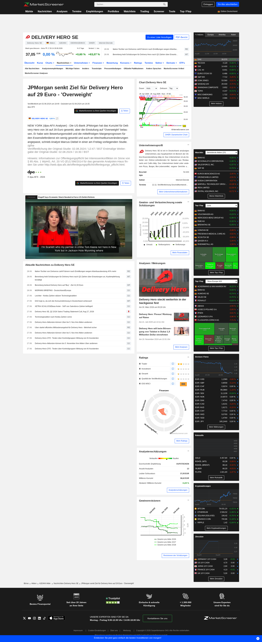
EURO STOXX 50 (205, 73)
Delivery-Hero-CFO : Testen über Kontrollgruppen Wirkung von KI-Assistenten (67, 338)
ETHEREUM (203, 512)
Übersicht (29, 63)
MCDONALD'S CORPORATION (210, 161)
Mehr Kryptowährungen (216, 528)
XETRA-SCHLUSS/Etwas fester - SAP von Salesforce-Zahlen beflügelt (64, 306)
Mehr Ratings (181, 441)
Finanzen (97, 63)
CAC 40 (201, 70)
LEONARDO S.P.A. (205, 317)
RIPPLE (201, 523)
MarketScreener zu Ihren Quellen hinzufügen (97, 111)
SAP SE (201, 168)
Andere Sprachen (153, 68)
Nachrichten (45, 11)
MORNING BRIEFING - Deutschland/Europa (53, 290)
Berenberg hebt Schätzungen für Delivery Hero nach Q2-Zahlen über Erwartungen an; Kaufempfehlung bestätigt (146, 54)
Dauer (141, 88)
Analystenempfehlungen (52, 68)
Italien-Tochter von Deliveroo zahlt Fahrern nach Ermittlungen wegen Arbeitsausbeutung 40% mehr (146, 49)
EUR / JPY (199, 421)
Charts (49, 63)
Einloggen (208, 4)
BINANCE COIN (204, 519)
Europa (211, 35)
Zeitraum (163, 88)
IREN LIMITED (204, 188)
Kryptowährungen (203, 486)
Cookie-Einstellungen (97, 630)
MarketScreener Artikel (174, 68)
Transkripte (97, 68)
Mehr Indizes (216, 103)
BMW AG (201, 158)
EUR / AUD (199, 407)
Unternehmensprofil (151, 145)
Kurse (40, 63)
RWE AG (201, 221)
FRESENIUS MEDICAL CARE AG (211, 234)
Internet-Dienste (182, 180)
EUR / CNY (199, 411)
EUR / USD (199, 379)
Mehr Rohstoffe (216, 478)
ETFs (182, 63)
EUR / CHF (199, 386)
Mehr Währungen (216, 427)
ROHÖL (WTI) (201, 461)
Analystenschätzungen (153, 451)
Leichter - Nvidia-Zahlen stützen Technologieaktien (56, 296)
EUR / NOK (199, 397)
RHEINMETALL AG (205, 244)
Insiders (85, 68)
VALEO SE (202, 297)
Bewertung (112, 63)
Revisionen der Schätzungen (175, 555)
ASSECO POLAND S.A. (207, 309)
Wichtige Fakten (72, 68)
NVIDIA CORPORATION (207, 181)
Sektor (159, 63)
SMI (199, 66)
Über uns (114, 630)
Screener (159, 11)
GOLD (197, 458)
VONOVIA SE (203, 230)
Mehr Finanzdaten (179, 253)
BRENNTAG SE (204, 225)
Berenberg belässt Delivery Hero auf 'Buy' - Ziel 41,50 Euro (59, 285)
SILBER (198, 469)
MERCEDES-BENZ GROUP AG (210, 218)
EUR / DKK (199, 400)
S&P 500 (201, 77)
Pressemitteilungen (112, 68)
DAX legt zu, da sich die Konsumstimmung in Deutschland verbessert (63, 301)
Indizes (200, 35)
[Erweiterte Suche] (164, 4)
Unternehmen (81, 63)
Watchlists (130, 11)
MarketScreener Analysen (36, 73)
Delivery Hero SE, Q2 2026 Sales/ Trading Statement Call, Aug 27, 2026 (64, 312)
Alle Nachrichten (32, 68)
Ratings (138, 63)
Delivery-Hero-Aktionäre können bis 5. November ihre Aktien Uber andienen (66, 343)
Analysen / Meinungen (152, 263)
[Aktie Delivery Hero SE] (56, 118)
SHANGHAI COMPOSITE (208, 87)
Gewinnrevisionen (150, 500)
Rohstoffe (199, 435)
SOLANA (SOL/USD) (206, 516)
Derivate (171, 63)
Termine (76, 11)
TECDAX (201, 63)
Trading (144, 11)
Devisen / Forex (202, 357)
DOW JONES (203, 80)
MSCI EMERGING (205, 95)
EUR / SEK (199, 393)
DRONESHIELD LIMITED (208, 177)
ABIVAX (201, 306)
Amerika (222, 35)
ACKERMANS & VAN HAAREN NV (212, 286)
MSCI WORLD (203, 98)
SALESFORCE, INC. (206, 165)
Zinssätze (199, 537)
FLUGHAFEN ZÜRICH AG (208, 320)
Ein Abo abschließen (227, 4)
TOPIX (200, 91)
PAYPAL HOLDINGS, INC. (208, 191)
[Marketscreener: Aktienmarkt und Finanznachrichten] (43, 4)
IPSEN (200, 313)
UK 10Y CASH (204, 573)
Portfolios (113, 11)
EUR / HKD (199, 414)
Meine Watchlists (216, 196)
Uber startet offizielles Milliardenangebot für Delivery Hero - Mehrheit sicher (66, 327)
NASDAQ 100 (203, 84)
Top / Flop (185, 11)
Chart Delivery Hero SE (152, 82)
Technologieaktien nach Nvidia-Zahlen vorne (53, 317)
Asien (233, 35)
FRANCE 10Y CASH (206, 570)
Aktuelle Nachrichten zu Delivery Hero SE (50, 265)
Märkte (29, 11)
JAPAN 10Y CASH (205, 566)
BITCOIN (201, 509)
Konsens (125, 63)
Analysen (62, 11)
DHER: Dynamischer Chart (176, 135)
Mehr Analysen (181, 347)
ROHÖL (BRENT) (202, 465)
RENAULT (202, 301)
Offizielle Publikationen (133, 68)
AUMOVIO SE (203, 294)
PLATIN (198, 472)
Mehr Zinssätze (216, 579)
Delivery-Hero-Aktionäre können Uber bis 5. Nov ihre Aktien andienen (63, 322)
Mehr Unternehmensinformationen (173, 192)
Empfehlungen (94, 11)
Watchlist (199, 152)
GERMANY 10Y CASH (207, 559)
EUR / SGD (199, 418)
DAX (199, 59)
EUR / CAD (199, 404)
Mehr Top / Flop (216, 273)
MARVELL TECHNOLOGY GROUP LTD (213, 184)
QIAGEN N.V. (203, 241)
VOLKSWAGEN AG (205, 214)
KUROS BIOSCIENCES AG (209, 174)
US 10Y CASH (204, 563)
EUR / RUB (199, 390)
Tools (172, 11)
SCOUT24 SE (203, 237)
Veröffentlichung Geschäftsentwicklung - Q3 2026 (178, 185)
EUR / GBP (199, 383)
